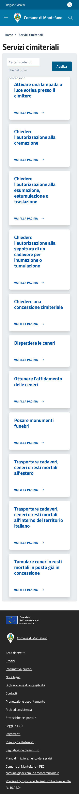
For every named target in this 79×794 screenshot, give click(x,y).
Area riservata (15, 652)
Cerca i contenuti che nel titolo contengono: (20, 70)
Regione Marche (16, 5)
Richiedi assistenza (19, 709)
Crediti (10, 660)
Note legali (13, 677)
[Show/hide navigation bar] (6, 17)
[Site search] (70, 17)
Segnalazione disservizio (22, 750)
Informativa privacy (19, 668)
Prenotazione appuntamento (25, 701)
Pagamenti (13, 733)
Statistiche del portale (21, 717)
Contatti (11, 693)
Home (9, 34)
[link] (30, 112)
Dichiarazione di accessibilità (25, 685)
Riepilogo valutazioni (20, 742)
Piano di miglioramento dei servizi (29, 758)
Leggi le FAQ (14, 725)
